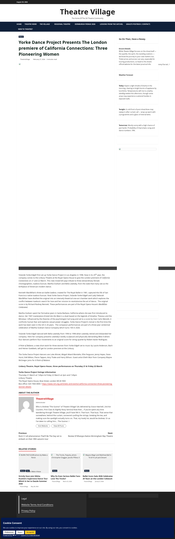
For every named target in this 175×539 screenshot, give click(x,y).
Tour (27, 471)
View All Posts (59, 426)
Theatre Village (87, 12)
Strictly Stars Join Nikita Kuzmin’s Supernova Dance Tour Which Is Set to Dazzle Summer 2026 (33, 480)
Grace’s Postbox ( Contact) (138, 24)
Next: (90, 434)
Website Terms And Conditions (37, 504)
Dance (21, 37)
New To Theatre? (25, 29)
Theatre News (31, 24)
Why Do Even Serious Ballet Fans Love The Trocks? (65, 477)
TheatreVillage (25, 59)
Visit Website (43, 426)
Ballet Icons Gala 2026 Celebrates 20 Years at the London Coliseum (98, 477)
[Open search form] (157, 27)
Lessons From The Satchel (111, 24)
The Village (45, 24)
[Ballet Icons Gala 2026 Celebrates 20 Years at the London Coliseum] (98, 463)
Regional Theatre (62, 24)
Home (19, 24)
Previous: (40, 436)
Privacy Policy (28, 510)
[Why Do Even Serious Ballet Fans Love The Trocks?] (66, 463)
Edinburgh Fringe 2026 (85, 24)
